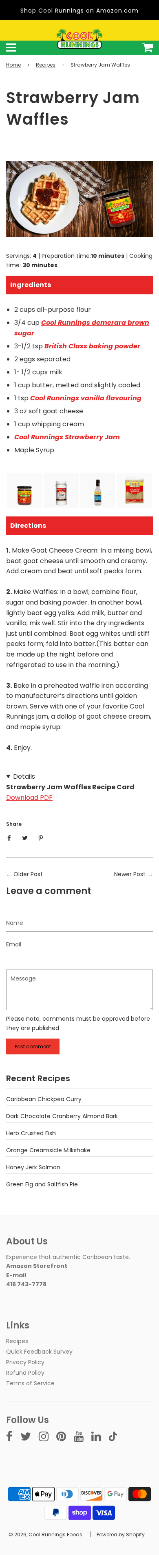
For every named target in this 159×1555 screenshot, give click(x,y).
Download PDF (29, 797)
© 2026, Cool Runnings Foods (45, 1534)
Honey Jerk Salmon (33, 1167)
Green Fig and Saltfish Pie (42, 1184)
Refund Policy (25, 1373)
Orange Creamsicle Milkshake (48, 1150)
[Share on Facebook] (11, 837)
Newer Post (130, 874)
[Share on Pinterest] (41, 837)
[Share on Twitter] (25, 837)
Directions (28, 525)
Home (13, 64)
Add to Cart (24, 499)
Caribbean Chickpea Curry (44, 1099)
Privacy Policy (25, 1362)
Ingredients (30, 284)
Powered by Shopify (121, 1534)
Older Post (28, 874)
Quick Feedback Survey (39, 1352)
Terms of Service (30, 1383)
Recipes (45, 64)
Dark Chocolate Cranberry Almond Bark (62, 1116)
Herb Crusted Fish (31, 1133)
